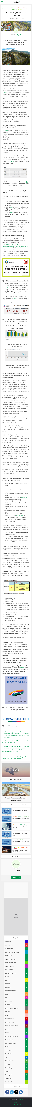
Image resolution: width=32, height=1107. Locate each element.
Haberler (14, 809)
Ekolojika (21, 1099)
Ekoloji (17, 847)
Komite (19, 809)
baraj (11, 207)
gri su (9, 757)
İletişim (16, 1102)
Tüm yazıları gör (16, 877)
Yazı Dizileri (21, 10)
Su (28, 8)
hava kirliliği (24, 497)
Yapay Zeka (26, 824)
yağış (5, 92)
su (18, 757)
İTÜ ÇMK (22, 18)
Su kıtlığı (5, 130)
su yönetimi (24, 757)
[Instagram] (16, 1092)
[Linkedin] (21, 1092)
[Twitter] (12, 1092)
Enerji (13, 824)
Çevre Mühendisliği (7, 8)
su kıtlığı (12, 161)
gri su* (9, 287)
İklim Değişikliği (22, 8)
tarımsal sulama (12, 758)
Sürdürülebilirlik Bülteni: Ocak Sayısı (20, 841)
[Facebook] (7, 1092)
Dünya (15, 8)
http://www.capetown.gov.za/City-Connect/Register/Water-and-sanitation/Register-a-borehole (15, 246)
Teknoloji (20, 824)
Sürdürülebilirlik (12, 10)
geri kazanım (19, 515)
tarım (4, 758)
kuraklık (14, 757)
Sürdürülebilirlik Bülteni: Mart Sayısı (20, 818)
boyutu (22, 667)
